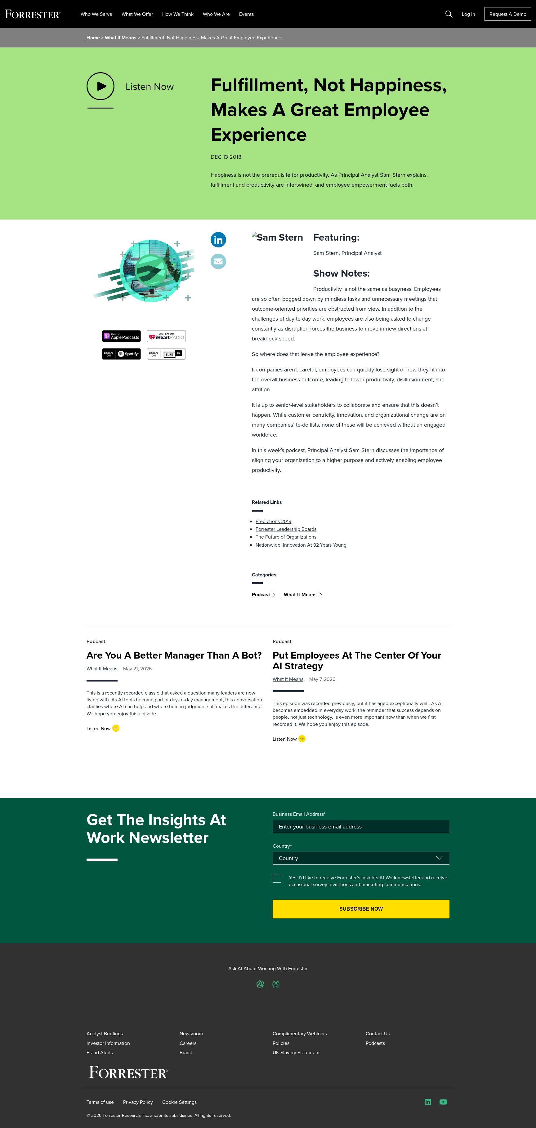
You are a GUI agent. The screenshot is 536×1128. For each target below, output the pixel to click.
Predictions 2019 (273, 521)
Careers (188, 1043)
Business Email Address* (299, 813)
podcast (261, 594)
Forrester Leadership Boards (286, 529)
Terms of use (100, 1102)
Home (93, 37)
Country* (282, 845)
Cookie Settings (179, 1102)
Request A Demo (507, 14)
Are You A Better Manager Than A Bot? (174, 655)
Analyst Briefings (105, 1033)
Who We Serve (96, 14)
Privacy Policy (138, 1102)
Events (246, 14)
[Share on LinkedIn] (218, 239)
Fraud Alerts (100, 1052)
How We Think (178, 14)
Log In (468, 14)
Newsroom (191, 1033)
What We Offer (137, 14)
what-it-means (300, 594)
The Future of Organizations (286, 536)
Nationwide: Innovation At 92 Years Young (301, 544)
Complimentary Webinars (300, 1033)
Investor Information (108, 1043)
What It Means (121, 37)
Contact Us (378, 1033)
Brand (186, 1052)
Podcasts (375, 1043)
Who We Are (216, 14)
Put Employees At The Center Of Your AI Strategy (357, 660)
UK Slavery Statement (296, 1052)
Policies (281, 1043)
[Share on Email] (218, 261)
